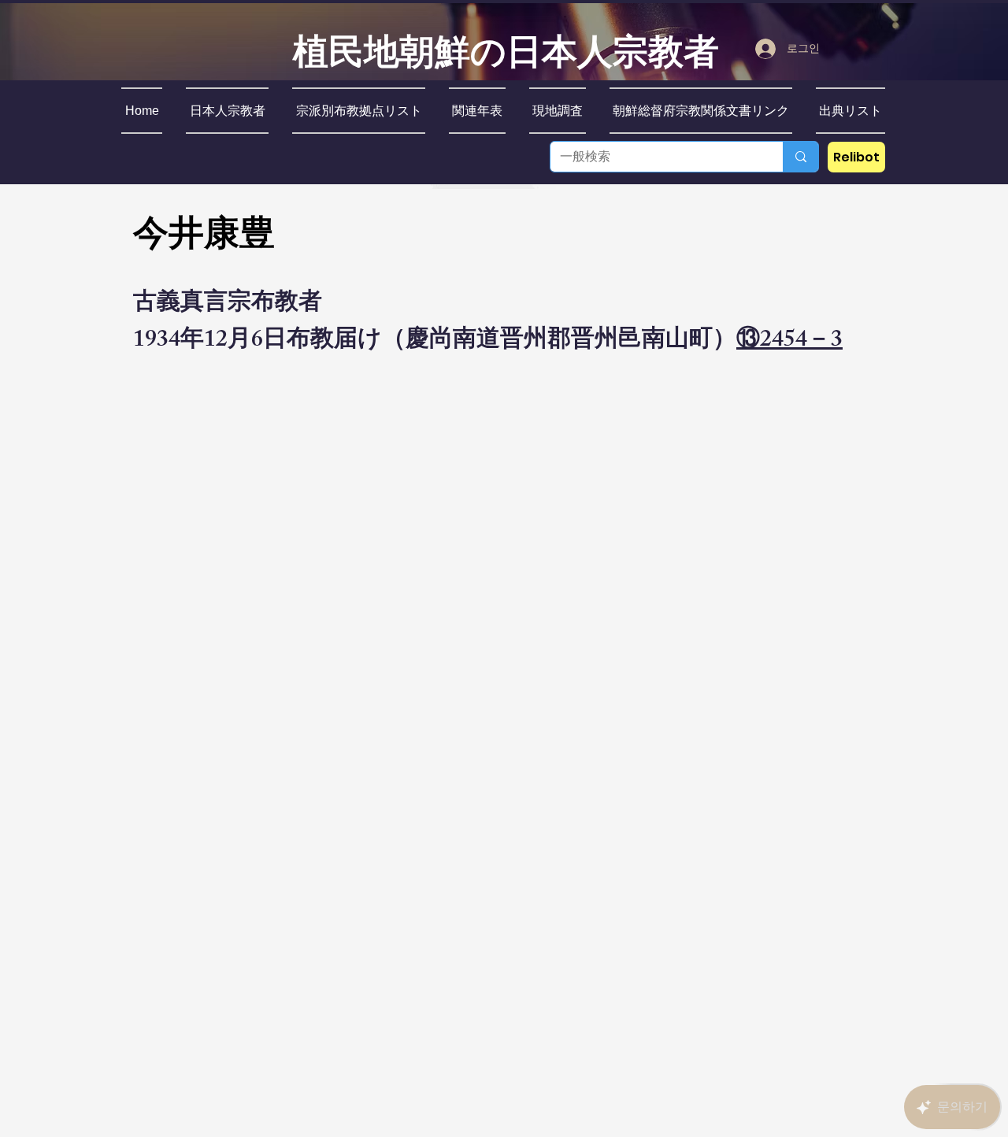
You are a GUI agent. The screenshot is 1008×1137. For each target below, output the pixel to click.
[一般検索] (800, 157)
